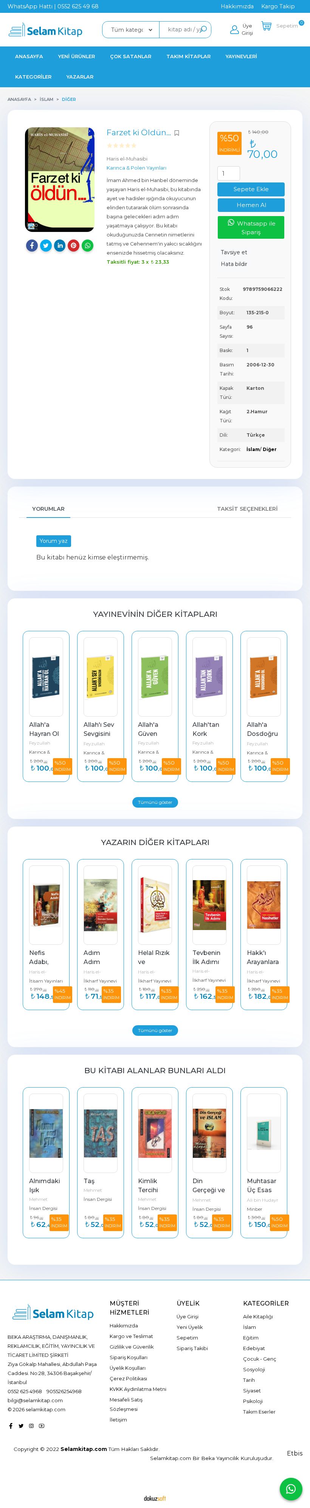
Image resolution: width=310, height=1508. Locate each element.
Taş (34, 1181)
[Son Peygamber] (264, 1133)
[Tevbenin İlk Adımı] (155, 905)
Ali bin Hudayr (208, 1200)
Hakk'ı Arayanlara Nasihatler (209, 962)
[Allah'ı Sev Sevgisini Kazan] (46, 677)
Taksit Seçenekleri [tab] (247, 508)
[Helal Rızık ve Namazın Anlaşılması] (101, 905)
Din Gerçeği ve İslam (155, 1190)
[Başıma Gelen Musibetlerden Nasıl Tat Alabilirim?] (264, 677)
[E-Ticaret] (155, 1497)
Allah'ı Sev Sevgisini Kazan (45, 733)
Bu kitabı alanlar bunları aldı (155, 1070)
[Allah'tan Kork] (155, 677)
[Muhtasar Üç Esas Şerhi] (209, 1133)
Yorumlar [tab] (48, 508)
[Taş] (46, 1133)
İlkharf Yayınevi (45, 981)
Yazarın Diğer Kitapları (155, 842)
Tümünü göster (155, 802)
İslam (253, 449)
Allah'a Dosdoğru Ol (208, 733)
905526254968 (64, 1391)
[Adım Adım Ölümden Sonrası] (46, 905)
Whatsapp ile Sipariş (256, 228)
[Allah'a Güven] (101, 677)
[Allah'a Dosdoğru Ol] (209, 677)
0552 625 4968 (25, 1391)
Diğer (270, 449)
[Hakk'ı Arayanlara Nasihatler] (209, 905)
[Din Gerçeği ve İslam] (155, 1133)
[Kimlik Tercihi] (101, 1133)
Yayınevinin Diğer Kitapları (155, 614)
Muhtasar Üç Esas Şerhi (207, 1190)
